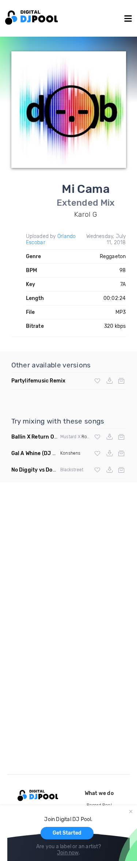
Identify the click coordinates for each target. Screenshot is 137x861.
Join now (68, 853)
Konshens (70, 453)
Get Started (67, 833)
